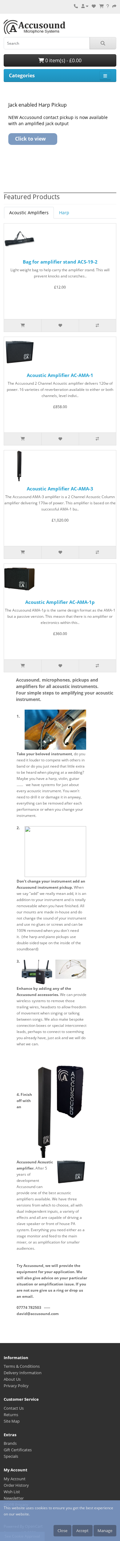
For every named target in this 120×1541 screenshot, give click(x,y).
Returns (11, 1414)
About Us (12, 1379)
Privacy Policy (16, 1385)
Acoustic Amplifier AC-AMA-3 (60, 489)
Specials (11, 1456)
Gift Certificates (18, 1450)
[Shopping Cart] (101, 6)
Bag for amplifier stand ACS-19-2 (60, 262)
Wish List (12, 1491)
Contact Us (14, 1408)
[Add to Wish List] (59, 325)
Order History (16, 1485)
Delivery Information (23, 1372)
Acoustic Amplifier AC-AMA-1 (60, 375)
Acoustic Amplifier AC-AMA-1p (60, 602)
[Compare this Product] (97, 325)
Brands (10, 1443)
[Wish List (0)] (94, 6)
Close (62, 1530)
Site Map (12, 1421)
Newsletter (14, 1498)
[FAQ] (107, 6)
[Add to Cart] (22, 325)
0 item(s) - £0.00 (63, 60)
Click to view (30, 138)
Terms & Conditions (22, 1366)
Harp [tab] (64, 212)
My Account (15, 1479)
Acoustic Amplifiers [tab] (29, 212)
